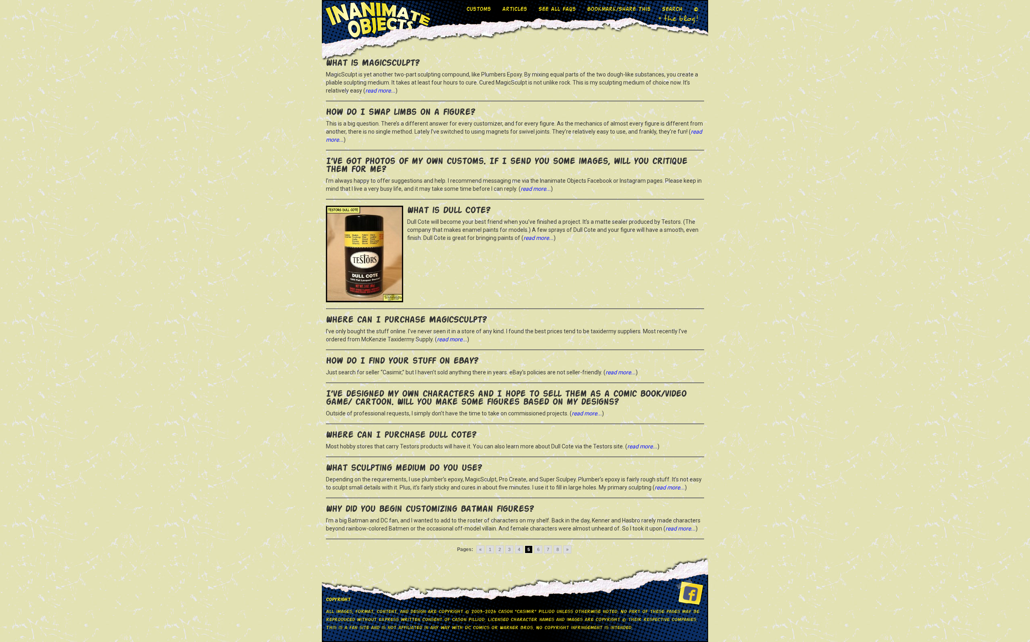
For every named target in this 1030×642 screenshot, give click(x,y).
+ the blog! (678, 19)
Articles (514, 8)
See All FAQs (557, 8)
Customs (478, 8)
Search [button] (672, 8)
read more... (380, 90)
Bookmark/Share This (619, 8)
